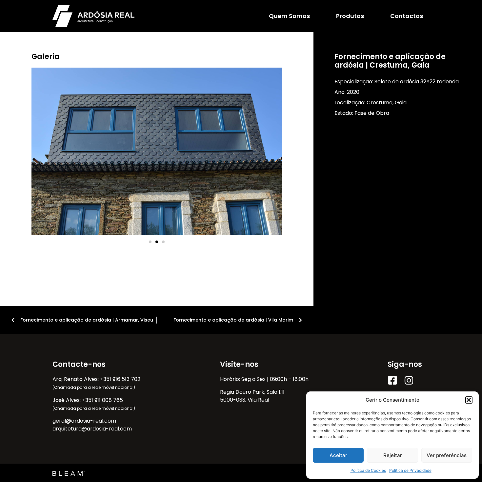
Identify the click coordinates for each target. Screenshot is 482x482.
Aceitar (338, 455)
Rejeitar (392, 455)
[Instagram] (409, 380)
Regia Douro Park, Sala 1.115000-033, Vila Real (252, 396)
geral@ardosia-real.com (84, 421)
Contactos (406, 16)
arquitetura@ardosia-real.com (92, 428)
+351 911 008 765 (102, 400)
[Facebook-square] (392, 380)
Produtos (350, 16)
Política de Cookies (368, 470)
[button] (469, 400)
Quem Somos (289, 16)
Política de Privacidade (410, 470)
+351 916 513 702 (120, 379)
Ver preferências (447, 455)
